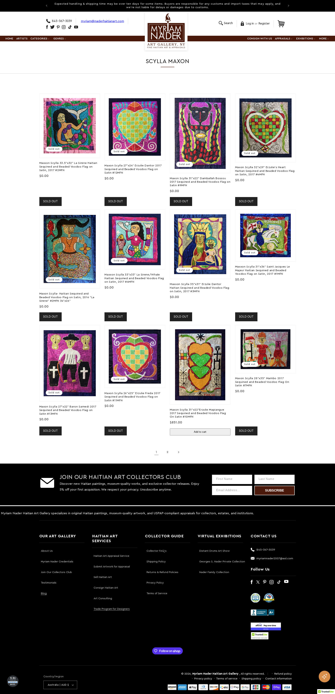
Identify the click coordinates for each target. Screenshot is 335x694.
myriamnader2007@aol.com (274, 558)
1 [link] (156, 452)
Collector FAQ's (157, 551)
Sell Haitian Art (103, 577)
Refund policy (283, 673)
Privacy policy (203, 678)
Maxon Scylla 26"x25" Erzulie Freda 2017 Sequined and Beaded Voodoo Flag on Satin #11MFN (132, 397)
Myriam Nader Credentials (57, 561)
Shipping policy (251, 678)
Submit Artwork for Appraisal (112, 566)
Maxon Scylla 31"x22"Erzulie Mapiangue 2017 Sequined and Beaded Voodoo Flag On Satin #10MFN (198, 413)
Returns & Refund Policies (162, 572)
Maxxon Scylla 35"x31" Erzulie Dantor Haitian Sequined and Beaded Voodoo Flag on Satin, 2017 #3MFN (199, 288)
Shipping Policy (156, 561)
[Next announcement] (288, 6)
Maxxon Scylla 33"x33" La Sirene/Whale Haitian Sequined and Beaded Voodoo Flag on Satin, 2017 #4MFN (134, 278)
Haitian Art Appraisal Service (111, 556)
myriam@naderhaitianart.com (102, 21)
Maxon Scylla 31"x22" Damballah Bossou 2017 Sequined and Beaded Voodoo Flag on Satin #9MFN (200, 182)
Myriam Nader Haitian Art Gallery (215, 673)
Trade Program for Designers (112, 609)
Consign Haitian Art (106, 587)
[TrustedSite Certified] (260, 635)
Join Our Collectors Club (56, 572)
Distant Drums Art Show (214, 551)
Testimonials (48, 582)
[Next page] (178, 452)
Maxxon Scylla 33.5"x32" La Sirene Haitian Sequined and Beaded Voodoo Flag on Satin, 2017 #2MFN (68, 167)
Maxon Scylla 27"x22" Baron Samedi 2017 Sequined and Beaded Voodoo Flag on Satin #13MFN (67, 410)
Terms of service (226, 678)
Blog (44, 593)
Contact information (278, 678)
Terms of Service (157, 593)
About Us (47, 551)
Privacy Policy (155, 582)
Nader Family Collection (214, 572)
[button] (226, 23)
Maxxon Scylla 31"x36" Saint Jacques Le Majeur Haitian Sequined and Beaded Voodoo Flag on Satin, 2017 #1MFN (262, 270)
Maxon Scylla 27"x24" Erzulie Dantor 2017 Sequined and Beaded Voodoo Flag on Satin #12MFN (132, 169)
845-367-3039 (62, 21)
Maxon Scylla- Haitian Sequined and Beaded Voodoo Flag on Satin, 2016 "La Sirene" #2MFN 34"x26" (66, 297)
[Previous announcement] (46, 6)
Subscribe (274, 490)
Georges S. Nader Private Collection (222, 561)
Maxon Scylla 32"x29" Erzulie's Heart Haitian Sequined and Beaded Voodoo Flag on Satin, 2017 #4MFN (265, 171)
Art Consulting (103, 598)
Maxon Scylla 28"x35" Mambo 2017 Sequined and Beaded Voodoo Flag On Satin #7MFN (262, 382)
